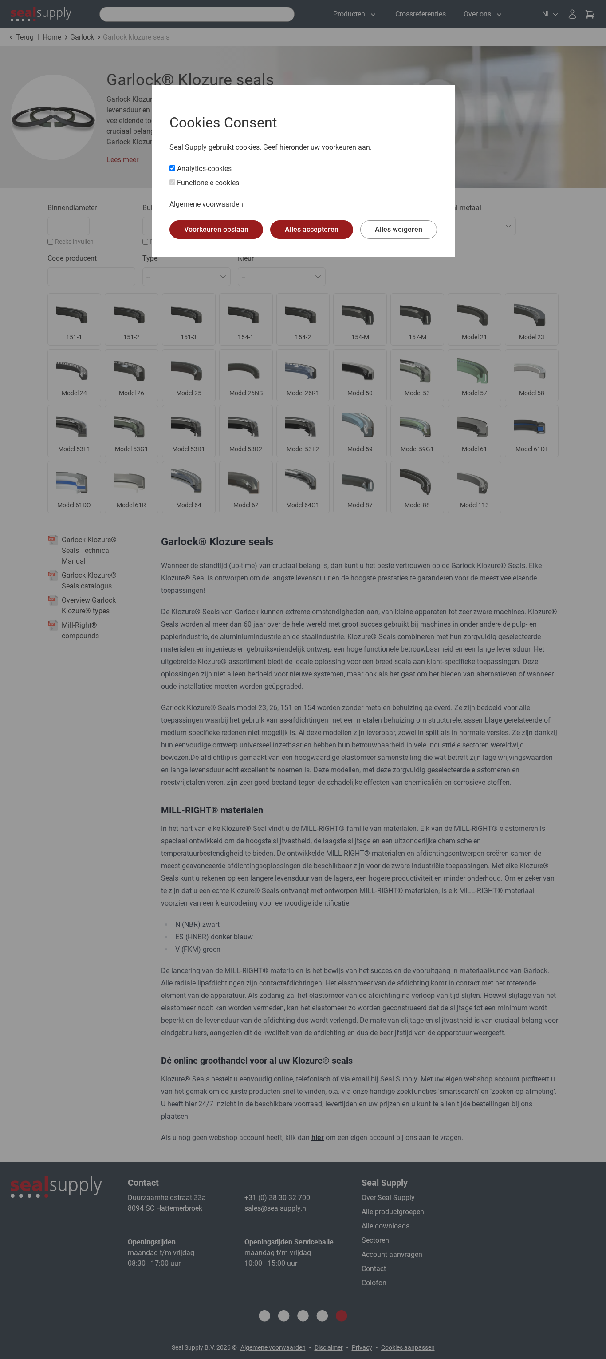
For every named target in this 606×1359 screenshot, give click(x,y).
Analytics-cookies (203, 168)
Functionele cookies (207, 183)
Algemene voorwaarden (206, 204)
